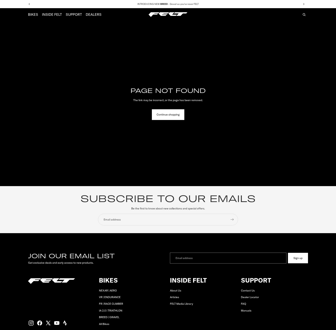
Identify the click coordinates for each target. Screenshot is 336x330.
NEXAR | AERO (108, 290)
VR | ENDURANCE (110, 297)
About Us (175, 290)
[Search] (304, 14)
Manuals (246, 310)
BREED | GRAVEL (109, 317)
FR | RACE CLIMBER (111, 303)
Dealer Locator (250, 297)
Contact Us (248, 290)
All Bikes (104, 324)
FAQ (243, 303)
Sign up (298, 258)
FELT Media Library (181, 303)
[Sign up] (232, 219)
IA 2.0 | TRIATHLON (110, 310)
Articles (174, 297)
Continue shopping (168, 114)
